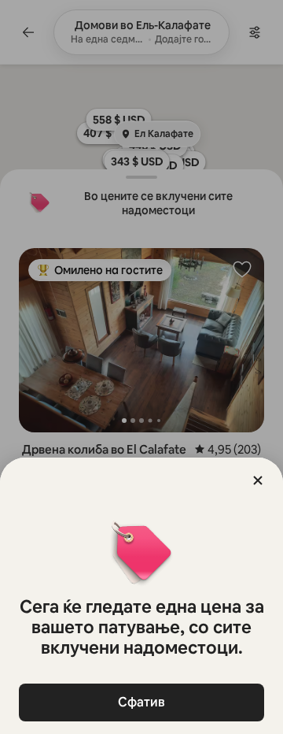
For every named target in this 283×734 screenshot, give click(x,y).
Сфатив (141, 702)
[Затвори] (258, 480)
